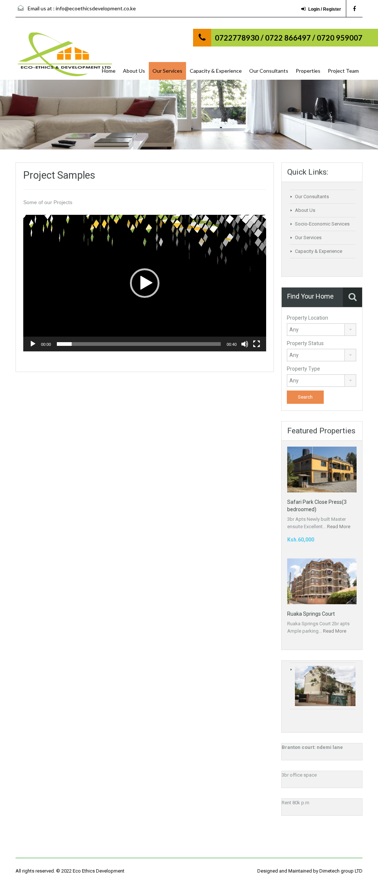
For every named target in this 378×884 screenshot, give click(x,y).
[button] (144, 283)
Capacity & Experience (216, 71)
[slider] (139, 344)
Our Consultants (268, 71)
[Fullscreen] (256, 344)
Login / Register (324, 9)
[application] (144, 283)
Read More (338, 526)
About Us (134, 71)
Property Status (305, 343)
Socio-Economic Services (322, 224)
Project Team (343, 71)
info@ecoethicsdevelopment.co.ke (96, 8)
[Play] (33, 344)
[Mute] (244, 344)
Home (109, 71)
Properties (308, 71)
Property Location (307, 318)
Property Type (303, 369)
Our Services (167, 71)
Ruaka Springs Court (311, 614)
